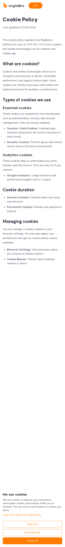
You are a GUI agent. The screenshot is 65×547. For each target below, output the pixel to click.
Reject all (32, 524)
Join (35, 5)
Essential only (32, 532)
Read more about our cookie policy (22, 515)
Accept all (32, 540)
